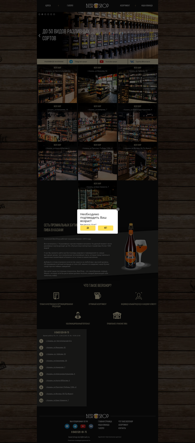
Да (88, 228)
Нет (105, 228)
